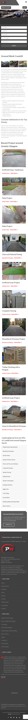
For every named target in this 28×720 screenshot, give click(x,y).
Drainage (4, 608)
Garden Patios (6, 455)
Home (3, 583)
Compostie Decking (8, 468)
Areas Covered (5, 586)
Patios (3, 592)
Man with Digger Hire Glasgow (9, 621)
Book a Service (6, 506)
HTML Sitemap (5, 646)
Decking (3, 595)
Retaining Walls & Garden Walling (9, 630)
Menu (24, 7)
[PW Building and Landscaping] (8, 549)
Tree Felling (6, 493)
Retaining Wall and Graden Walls (11, 501)
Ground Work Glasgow (7, 627)
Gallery (3, 637)
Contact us (9, 524)
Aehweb (9, 714)
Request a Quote (6, 7)
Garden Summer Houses (9, 459)
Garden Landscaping (8, 480)
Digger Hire (6, 489)
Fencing (3, 599)
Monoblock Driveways (8, 451)
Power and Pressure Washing (10, 464)
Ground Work (6, 497)
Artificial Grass (6, 476)
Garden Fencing (7, 472)
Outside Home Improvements (10, 447)
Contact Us (4, 640)
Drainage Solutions (7, 485)
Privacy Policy (5, 643)
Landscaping (5, 605)
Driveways (4, 589)
